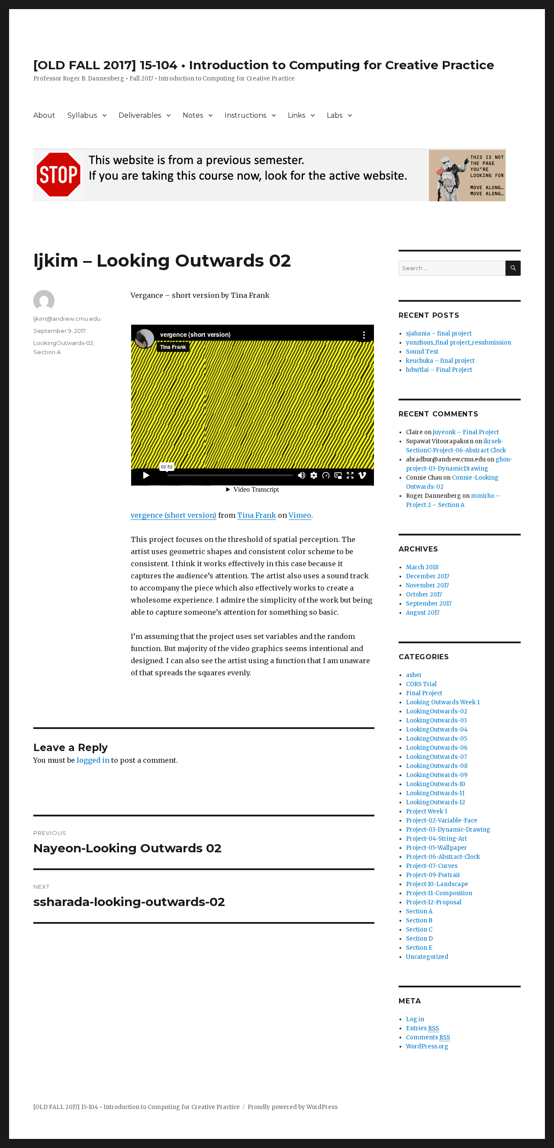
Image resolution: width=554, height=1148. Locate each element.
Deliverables (140, 115)
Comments (428, 1037)
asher (414, 675)
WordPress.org (427, 1046)
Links (296, 115)
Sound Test (422, 351)
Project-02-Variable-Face (441, 820)
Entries (422, 1028)
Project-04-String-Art (436, 838)
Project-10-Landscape (437, 884)
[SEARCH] (513, 268)
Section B (419, 920)
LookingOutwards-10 (435, 784)
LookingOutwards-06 (436, 747)
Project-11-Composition (439, 893)
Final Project (424, 693)
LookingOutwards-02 (63, 342)
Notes (193, 115)
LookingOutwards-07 (436, 757)
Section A (47, 351)
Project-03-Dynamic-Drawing (448, 829)
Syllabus (82, 115)
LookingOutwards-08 (436, 766)
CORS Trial (421, 684)
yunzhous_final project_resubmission (458, 342)
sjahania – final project (439, 333)
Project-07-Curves (431, 866)
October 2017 (424, 594)
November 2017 (427, 585)
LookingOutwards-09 (436, 775)
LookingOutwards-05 (436, 738)
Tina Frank (256, 515)
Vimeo (300, 515)
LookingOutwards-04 (437, 729)
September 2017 (428, 603)
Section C (419, 929)
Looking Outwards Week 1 (443, 702)
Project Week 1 (426, 811)
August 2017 (422, 612)
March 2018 (422, 567)
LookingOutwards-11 (435, 793)
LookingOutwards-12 (435, 802)
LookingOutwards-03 (436, 720)
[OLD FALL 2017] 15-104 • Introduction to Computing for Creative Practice (263, 65)
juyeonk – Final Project (466, 432)
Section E (419, 947)
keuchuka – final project (440, 360)
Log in (415, 1019)
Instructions (245, 115)
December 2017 (427, 576)
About (44, 115)
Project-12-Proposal (433, 902)
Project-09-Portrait (433, 875)
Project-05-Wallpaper (436, 847)
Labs (334, 115)
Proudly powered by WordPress (293, 1107)
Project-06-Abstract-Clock (443, 857)
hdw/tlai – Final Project (439, 370)
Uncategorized (427, 957)
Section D (419, 938)
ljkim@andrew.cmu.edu (66, 318)
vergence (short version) (173, 515)
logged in (93, 760)
